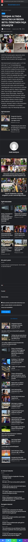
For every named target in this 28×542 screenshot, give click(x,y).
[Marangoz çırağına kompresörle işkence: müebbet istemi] (7, 242)
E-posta (3, 291)
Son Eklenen (14, 318)
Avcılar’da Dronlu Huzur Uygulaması (20, 234)
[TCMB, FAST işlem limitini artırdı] (6, 369)
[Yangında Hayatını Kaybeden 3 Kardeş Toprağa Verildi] (5, 118)
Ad (2, 285)
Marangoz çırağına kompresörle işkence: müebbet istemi (6, 250)
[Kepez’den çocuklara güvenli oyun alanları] (21, 208)
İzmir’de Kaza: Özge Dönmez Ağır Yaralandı (17, 451)
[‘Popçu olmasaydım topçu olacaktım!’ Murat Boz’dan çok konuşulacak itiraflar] (6, 376)
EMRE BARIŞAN (7, 29)
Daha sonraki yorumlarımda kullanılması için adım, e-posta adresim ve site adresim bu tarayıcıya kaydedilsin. (13, 305)
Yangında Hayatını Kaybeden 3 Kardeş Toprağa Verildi (16, 118)
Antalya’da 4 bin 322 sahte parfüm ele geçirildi (18, 458)
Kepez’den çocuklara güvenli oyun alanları (21, 214)
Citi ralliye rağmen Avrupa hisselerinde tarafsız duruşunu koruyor (13, 343)
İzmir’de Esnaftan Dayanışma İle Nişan (7, 234)
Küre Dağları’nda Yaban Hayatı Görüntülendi (18, 427)
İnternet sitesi (4, 297)
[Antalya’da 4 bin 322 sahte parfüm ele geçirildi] (6, 460)
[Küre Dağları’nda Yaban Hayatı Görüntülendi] (6, 429)
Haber (9, 10)
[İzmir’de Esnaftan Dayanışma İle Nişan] (7, 228)
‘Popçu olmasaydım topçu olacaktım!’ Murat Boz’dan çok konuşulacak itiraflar (18, 376)
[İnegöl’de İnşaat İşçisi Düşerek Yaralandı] (21, 242)
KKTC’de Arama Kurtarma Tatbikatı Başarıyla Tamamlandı (12, 434)
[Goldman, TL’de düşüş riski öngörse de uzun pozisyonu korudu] (6, 361)
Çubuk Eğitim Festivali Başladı (10, 446)
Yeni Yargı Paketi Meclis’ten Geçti (16, 440)
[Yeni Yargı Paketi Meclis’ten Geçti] (6, 442)
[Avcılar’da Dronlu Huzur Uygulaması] (21, 228)
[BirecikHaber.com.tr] (14, 5)
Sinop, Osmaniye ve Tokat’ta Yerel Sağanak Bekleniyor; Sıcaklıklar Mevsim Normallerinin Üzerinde (7, 217)
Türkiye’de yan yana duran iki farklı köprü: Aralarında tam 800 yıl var (18, 128)
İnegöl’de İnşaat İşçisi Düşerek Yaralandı (19, 249)
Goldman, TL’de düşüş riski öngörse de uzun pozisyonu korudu (17, 360)
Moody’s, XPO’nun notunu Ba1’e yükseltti (13, 331)
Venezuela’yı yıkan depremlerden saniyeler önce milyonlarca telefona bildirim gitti (18, 420)
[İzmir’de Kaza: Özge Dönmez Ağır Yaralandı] (6, 453)
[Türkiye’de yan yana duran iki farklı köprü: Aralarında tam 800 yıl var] (5, 128)
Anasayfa (5, 10)
